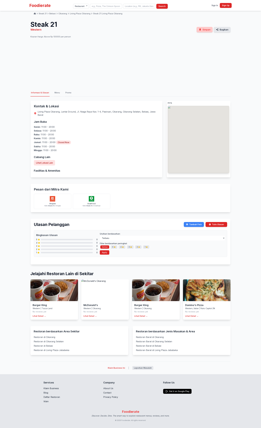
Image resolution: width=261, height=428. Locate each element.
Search (162, 6)
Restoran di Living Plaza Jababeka (51, 350)
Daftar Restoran (52, 397)
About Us (108, 388)
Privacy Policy (110, 397)
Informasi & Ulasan (40, 92)
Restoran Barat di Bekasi (148, 345)
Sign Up (225, 5)
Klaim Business (51, 388)
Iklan (46, 401)
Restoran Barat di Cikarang (150, 337)
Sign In (215, 5)
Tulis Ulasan (218, 224)
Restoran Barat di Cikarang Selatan (154, 341)
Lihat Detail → (39, 316)
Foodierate (40, 5)
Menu (57, 92)
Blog (46, 392)
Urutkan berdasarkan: (110, 234)
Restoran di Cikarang (44, 337)
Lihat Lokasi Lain (44, 162)
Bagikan (224, 29)
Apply (104, 252)
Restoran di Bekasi (43, 345)
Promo (68, 92)
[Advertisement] (130, 64)
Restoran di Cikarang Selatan (49, 341)
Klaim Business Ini (116, 368)
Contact (107, 392)
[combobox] (106, 6)
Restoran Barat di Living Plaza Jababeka (157, 350)
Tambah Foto (195, 224)
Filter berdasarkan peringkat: (113, 243)
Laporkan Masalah (143, 368)
